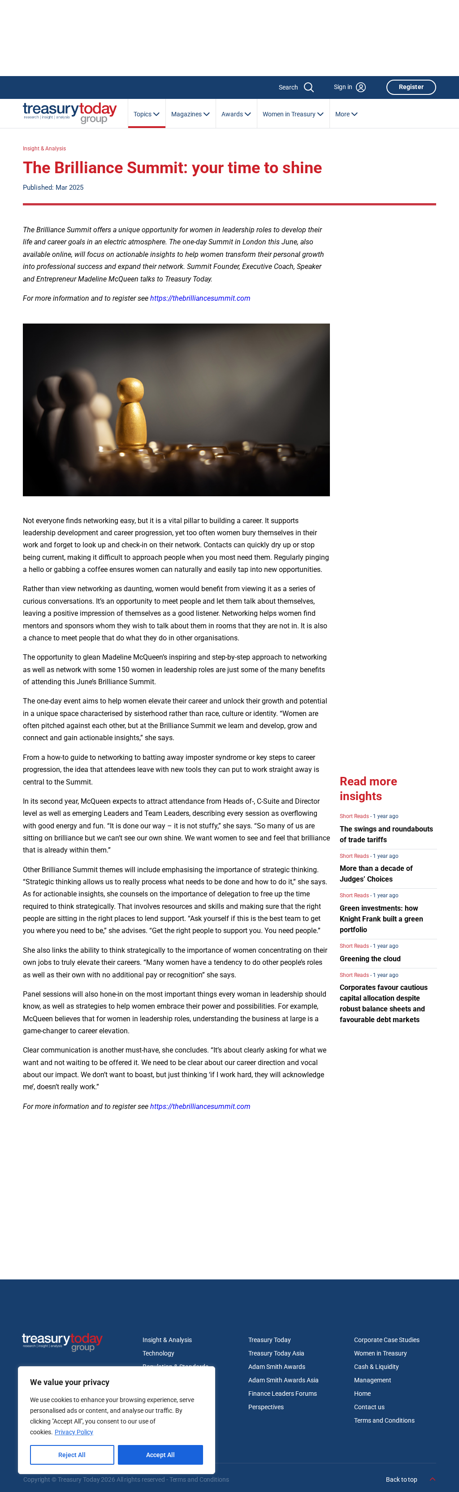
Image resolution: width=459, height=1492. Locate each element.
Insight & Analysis (44, 148)
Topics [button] (143, 114)
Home (362, 1393)
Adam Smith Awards (276, 1366)
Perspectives (266, 1407)
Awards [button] (232, 114)
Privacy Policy (74, 1432)
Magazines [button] (187, 114)
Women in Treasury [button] (290, 114)
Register (411, 86)
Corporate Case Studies (387, 1339)
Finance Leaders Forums (282, 1393)
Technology (158, 1353)
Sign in (343, 86)
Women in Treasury (380, 1353)
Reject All (72, 1454)
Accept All (160, 1454)
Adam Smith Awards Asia (283, 1380)
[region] (116, 1420)
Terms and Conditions (384, 1420)
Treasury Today (269, 1339)
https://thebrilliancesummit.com (200, 298)
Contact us (369, 1407)
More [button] (343, 114)
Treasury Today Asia (276, 1353)
